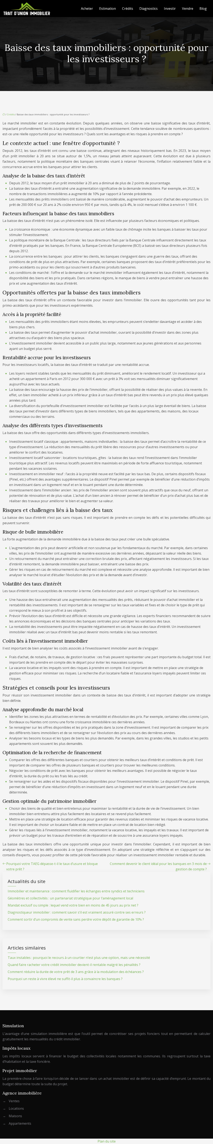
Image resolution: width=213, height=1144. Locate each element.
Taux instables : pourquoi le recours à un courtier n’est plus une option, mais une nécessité (79, 957)
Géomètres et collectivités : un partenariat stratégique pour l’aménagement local (70, 898)
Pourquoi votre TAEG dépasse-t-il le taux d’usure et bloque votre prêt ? (52, 866)
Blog (203, 8)
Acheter (87, 8)
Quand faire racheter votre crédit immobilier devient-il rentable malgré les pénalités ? (74, 964)
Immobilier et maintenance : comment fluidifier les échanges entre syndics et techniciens (76, 891)
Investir (170, 8)
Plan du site (107, 1141)
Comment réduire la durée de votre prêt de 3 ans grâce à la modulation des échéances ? (76, 971)
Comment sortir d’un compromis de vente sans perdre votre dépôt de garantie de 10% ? (76, 919)
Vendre (187, 8)
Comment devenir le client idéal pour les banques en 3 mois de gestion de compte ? (158, 866)
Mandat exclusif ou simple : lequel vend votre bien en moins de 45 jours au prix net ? (73, 905)
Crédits (127, 8)
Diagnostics (148, 8)
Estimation (107, 8)
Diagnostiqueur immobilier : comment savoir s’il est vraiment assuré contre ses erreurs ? (77, 912)
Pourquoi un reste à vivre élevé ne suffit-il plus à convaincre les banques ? (65, 979)
